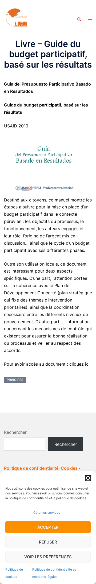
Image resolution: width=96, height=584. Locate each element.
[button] (88, 478)
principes (15, 380)
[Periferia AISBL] (17, 19)
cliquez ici (79, 364)
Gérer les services (46, 512)
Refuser (48, 542)
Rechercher (15, 432)
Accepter (48, 527)
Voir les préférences (48, 556)
